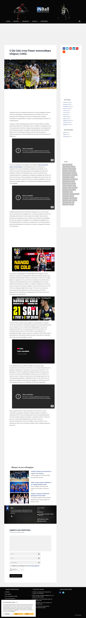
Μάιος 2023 (65, 114)
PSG (71, 191)
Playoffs (73, 166)
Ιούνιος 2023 (66, 112)
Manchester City (66, 177)
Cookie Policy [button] (16, 609)
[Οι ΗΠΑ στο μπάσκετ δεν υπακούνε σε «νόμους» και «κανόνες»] (19, 476)
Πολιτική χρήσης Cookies (11, 596)
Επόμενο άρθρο (42, 521)
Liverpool (72, 177)
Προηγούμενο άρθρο (44, 519)
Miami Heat (75, 187)
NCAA (70, 183)
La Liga (74, 168)
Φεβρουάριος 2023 (67, 120)
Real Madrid (65, 170)
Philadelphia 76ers (73, 198)
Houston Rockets (66, 181)
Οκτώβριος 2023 (67, 104)
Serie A (70, 168)
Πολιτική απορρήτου (33, 565)
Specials (34, 21)
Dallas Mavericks (72, 189)
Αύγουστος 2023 (66, 108)
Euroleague (41, 514)
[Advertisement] (43, 34)
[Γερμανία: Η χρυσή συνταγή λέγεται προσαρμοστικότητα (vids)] (19, 498)
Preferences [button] (13, 611)
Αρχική (8, 21)
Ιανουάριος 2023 (66, 122)
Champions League (66, 166)
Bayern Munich (74, 179)
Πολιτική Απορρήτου (10, 598)
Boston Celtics (74, 175)
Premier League (69, 164)
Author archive (12, 516)
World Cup (74, 200)
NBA (64, 164)
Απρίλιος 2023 (66, 116)
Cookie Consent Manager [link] (7, 602)
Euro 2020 (71, 196)
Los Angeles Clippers (67, 202)
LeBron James (65, 198)
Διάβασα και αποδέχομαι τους (25, 565)
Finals (74, 185)
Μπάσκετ (16, 21)
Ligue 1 (74, 183)
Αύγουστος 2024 (66, 102)
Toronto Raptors (66, 191)
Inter (70, 200)
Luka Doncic (65, 189)
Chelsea (64, 185)
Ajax (73, 202)
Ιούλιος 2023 (66, 110)
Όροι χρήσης (8, 594)
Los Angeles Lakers (66, 179)
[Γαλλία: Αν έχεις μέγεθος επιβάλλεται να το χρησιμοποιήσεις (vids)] (19, 487)
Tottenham (69, 185)
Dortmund (65, 187)
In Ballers (7, 592)
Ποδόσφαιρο (25, 21)
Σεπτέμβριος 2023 (67, 106)
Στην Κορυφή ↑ (78, 615)
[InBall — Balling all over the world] (43, 9)
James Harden (65, 204)
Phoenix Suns (65, 200)
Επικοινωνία (44, 21)
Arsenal (69, 187)
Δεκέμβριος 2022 (67, 124)
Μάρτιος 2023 (66, 118)
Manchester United (66, 175)
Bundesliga (65, 168)
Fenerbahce (47, 514)
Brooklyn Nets (65, 196)
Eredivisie (71, 204)
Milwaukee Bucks (72, 170)
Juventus (72, 181)
